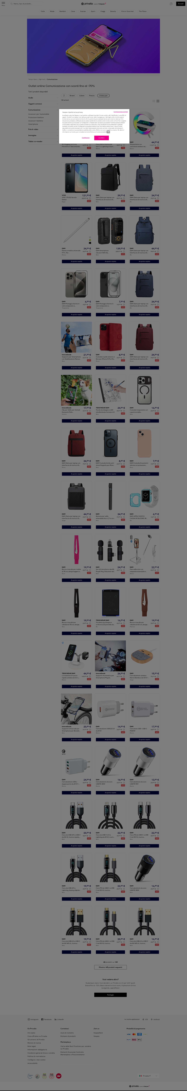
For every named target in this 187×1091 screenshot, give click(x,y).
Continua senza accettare (121, 112)
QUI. (108, 132)
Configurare (85, 137)
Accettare (102, 138)
